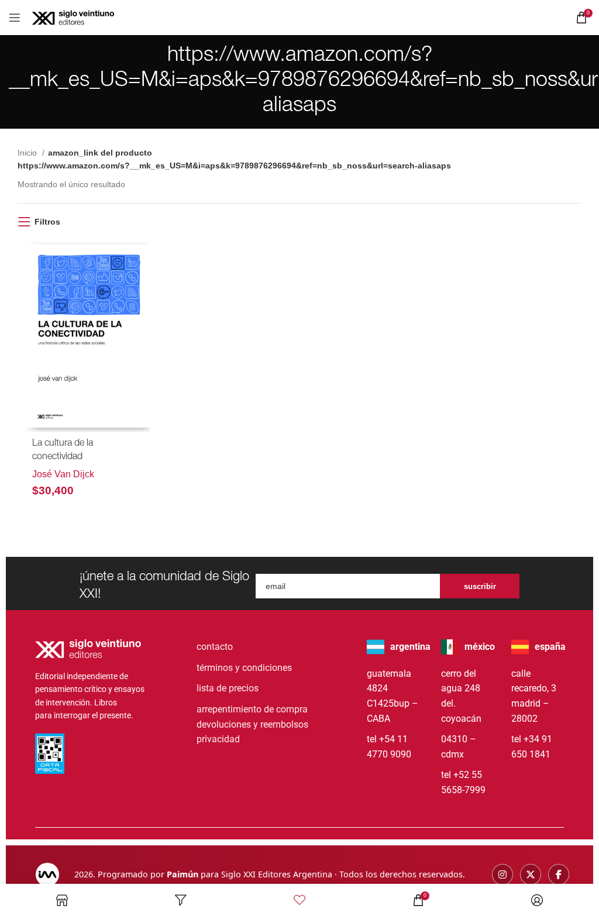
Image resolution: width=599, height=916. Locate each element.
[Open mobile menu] (14, 17)
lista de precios (228, 688)
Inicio (28, 152)
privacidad (218, 739)
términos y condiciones (244, 667)
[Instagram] (502, 874)
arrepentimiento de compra (252, 709)
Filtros (47, 221)
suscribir (480, 586)
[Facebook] (558, 874)
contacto (215, 646)
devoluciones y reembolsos (252, 724)
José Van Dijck (63, 474)
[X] (530, 874)
